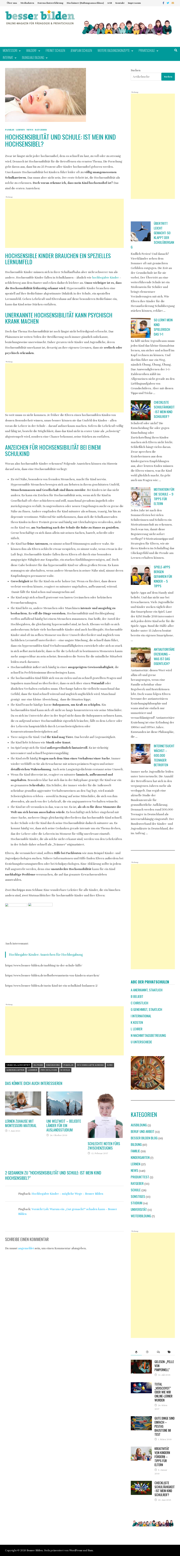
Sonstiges (138, 1196)
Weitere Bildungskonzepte (114, 50)
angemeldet (26, 1248)
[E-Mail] (173, 3)
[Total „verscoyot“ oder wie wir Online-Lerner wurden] (141, 1384)
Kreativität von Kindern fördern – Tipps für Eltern (162, 1456)
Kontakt (119, 3)
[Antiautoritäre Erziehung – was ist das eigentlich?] (141, 657)
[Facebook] (164, 3)
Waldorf (31, 50)
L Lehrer (136, 1028)
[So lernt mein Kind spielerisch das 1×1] (141, 328)
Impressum (134, 3)
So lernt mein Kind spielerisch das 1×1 (163, 327)
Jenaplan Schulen (81, 50)
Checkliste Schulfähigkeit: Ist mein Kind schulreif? (164, 409)
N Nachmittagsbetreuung (148, 1035)
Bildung (136, 1144)
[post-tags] (169, 1351)
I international (141, 1015)
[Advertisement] (64, 223)
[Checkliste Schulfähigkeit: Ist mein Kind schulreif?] (141, 410)
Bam (90, 1550)
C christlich (139, 1002)
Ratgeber (41, 129)
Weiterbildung (141, 1215)
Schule (65, 1070)
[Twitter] (168, 3)
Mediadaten (27, 3)
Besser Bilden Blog (144, 1137)
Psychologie (49, 1070)
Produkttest (140, 1176)
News (30, 129)
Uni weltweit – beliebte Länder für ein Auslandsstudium (63, 1125)
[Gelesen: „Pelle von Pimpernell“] (141, 1362)
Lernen (20, 129)
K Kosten (137, 1022)
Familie (9, 129)
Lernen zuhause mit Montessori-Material (21, 1123)
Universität (139, 1209)
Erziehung (53, 1065)
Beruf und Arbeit (142, 1131)
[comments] (158, 1351)
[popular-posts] (136, 1351)
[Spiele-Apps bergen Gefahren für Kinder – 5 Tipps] (141, 575)
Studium (136, 1202)
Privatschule (147, 50)
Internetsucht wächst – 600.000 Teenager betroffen (164, 755)
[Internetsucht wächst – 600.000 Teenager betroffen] (141, 754)
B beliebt (137, 996)
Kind (110, 1065)
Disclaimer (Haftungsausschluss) (85, 3)
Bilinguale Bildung (33, 57)
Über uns (12, 3)
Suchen (135, 70)
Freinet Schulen (55, 50)
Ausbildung (139, 1124)
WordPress (75, 1550)
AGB (109, 3)
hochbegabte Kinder (105, 277)
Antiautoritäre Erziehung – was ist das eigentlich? (164, 656)
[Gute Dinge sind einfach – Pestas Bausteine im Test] (141, 1418)
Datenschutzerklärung (50, 3)
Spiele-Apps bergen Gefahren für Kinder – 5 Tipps (163, 576)
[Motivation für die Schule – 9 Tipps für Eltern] (141, 497)
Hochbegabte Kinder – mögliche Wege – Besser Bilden (67, 1194)
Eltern (38, 1065)
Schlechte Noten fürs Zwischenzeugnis (104, 1146)
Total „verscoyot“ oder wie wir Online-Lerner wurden (163, 1392)
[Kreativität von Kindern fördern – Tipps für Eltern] (141, 1449)
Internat (8, 57)
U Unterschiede (141, 1041)
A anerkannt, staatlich (146, 989)
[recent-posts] (147, 1351)
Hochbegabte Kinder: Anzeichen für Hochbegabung (46, 955)
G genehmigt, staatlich (146, 1009)
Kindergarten (15, 1070)
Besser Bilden (35, 1550)
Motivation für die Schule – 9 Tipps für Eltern (164, 496)
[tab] (136, 1351)
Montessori (10, 50)
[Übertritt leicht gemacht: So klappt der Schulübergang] (141, 231)
